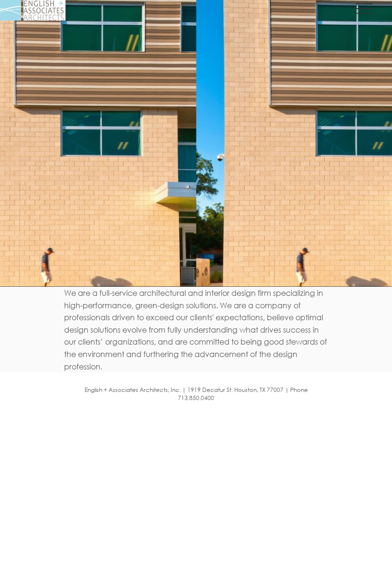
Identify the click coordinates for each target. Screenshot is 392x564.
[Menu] (364, 8)
